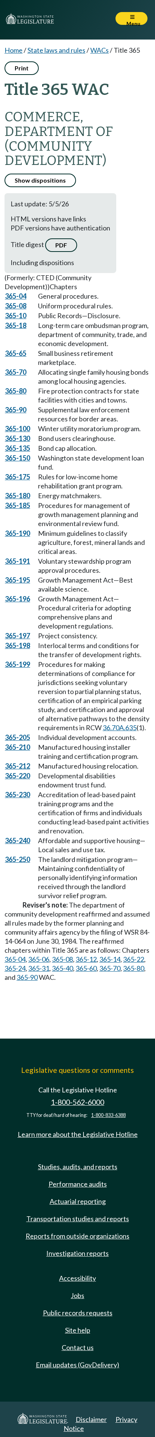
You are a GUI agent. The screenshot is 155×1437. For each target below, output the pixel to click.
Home (14, 50)
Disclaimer (91, 1419)
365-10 (15, 315)
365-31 (38, 968)
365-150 (17, 458)
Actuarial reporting (78, 1201)
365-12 (86, 959)
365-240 (17, 840)
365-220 (17, 776)
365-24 (15, 968)
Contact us (78, 1347)
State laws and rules (56, 50)
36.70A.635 (120, 727)
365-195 (17, 580)
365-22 (133, 959)
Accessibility (77, 1278)
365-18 (15, 325)
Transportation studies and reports (77, 1218)
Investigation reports (77, 1253)
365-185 (17, 505)
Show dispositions (40, 180)
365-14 (109, 959)
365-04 (15, 296)
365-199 (17, 664)
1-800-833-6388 (108, 1115)
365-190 (17, 533)
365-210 (17, 747)
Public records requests (77, 1313)
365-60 (86, 968)
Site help (77, 1330)
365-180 (17, 495)
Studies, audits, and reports (77, 1166)
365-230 (17, 794)
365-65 (15, 353)
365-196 (17, 599)
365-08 (15, 306)
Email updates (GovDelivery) (77, 1365)
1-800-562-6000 (77, 1102)
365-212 (17, 766)
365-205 (17, 737)
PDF (61, 245)
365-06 (38, 959)
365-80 (15, 391)
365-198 (17, 645)
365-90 (15, 410)
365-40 (62, 968)
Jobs (77, 1295)
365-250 (17, 859)
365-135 (17, 448)
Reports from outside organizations (77, 1236)
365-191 (17, 561)
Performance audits (78, 1184)
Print (22, 68)
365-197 (17, 636)
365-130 (17, 438)
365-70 (15, 372)
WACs (99, 50)
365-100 (17, 428)
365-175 (17, 477)
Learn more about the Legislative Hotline (78, 1134)
